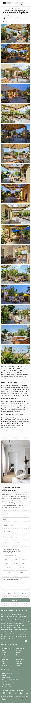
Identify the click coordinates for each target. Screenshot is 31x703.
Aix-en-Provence (6, 648)
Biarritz (3, 652)
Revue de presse (6, 673)
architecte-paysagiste (9, 427)
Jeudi (7, 563)
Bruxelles (4, 657)
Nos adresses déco (14, 610)
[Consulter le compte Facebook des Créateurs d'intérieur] (4, 693)
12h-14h (22, 567)
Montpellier (20, 648)
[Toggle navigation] (26, 3)
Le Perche (4, 659)
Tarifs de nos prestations (9, 680)
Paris (18, 655)
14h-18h (9, 572)
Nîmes (18, 652)
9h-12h (9, 567)
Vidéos (3, 675)
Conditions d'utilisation (13, 698)
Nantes (18, 650)
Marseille (4, 665)
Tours (18, 665)
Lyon (3, 663)
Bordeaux (4, 655)
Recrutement (5, 684)
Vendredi (15, 563)
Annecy (3, 650)
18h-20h (22, 572)
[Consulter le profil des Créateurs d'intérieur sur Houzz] (21, 693)
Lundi (7, 559)
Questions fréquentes (8, 682)
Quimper (19, 657)
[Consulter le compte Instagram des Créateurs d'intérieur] (10, 693)
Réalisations (18, 8)
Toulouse (19, 663)
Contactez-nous (6, 686)
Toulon (18, 661)
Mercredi (24, 559)
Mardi (15, 559)
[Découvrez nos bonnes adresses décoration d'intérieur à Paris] (14, 641)
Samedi (24, 563)
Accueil (11, 8)
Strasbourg (20, 659)
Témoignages (5, 677)
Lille (2, 661)
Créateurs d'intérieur (15, 3)
